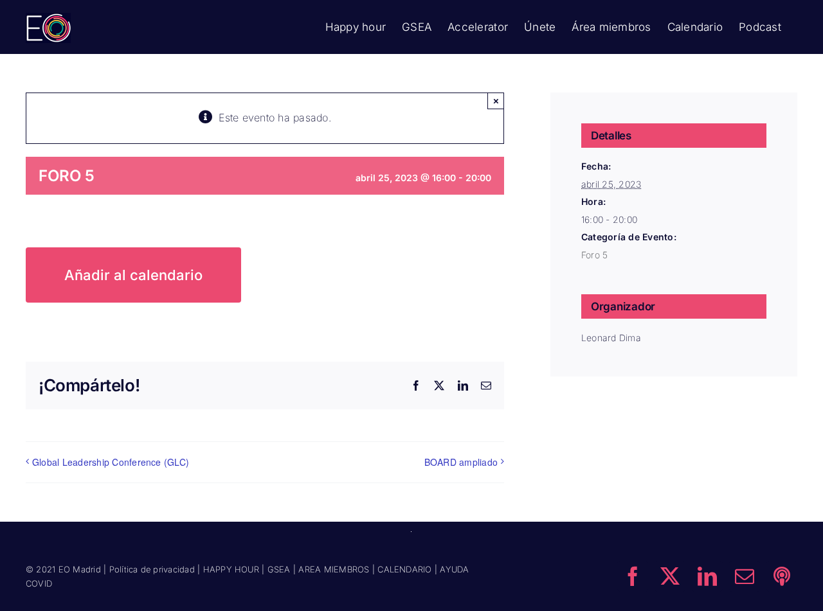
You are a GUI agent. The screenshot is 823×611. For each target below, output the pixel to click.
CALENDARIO (404, 569)
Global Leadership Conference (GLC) (110, 462)
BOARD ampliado (461, 462)
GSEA (279, 569)
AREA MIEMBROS (333, 569)
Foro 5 (594, 254)
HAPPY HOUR (231, 569)
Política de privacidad (152, 569)
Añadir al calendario (133, 275)
